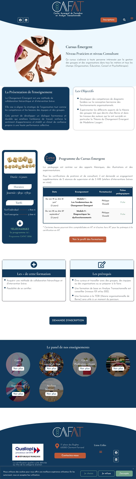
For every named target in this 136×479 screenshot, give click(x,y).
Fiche (122, 202)
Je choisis (88, 473)
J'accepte (124, 473)
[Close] (133, 468)
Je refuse (106, 473)
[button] (124, 19)
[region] (68, 472)
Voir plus (18, 368)
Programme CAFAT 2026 (20, 237)
